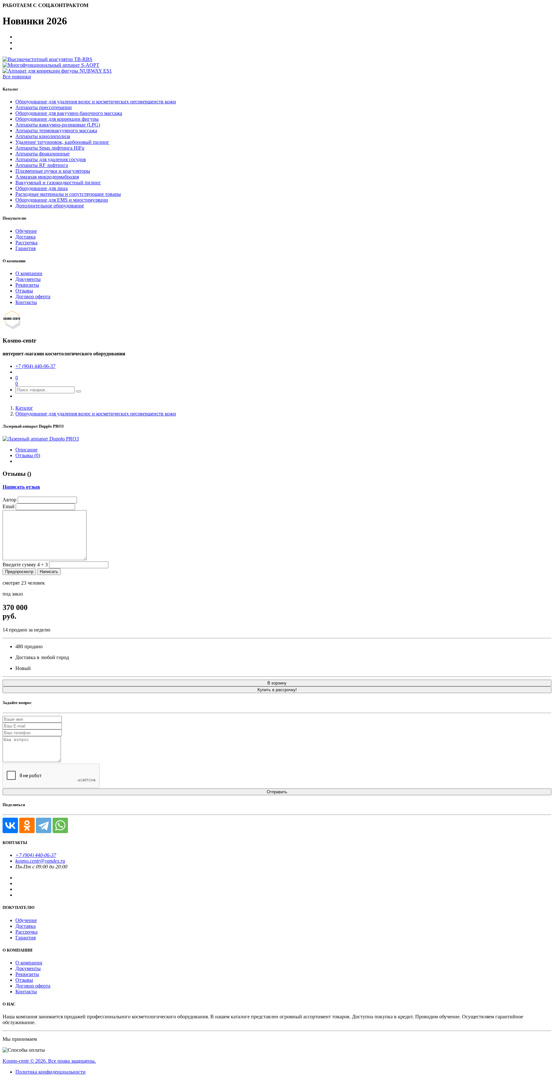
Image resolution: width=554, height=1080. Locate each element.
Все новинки (17, 76)
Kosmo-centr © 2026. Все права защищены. (49, 1061)
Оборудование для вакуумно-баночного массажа (68, 113)
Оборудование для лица (41, 188)
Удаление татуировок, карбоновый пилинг (62, 142)
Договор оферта (32, 296)
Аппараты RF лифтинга (41, 165)
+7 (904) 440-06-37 (35, 366)
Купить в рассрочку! (277, 689)
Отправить (277, 791)
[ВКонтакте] (10, 825)
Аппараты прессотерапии (43, 107)
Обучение (26, 231)
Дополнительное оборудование (49, 205)
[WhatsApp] (60, 825)
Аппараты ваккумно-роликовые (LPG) (57, 124)
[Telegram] (43, 825)
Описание (26, 449)
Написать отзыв (21, 487)
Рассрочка (26, 242)
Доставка (25, 237)
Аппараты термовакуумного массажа (56, 130)
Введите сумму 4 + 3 (25, 564)
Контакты (26, 302)
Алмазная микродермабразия (47, 176)
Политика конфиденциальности (50, 1072)
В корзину (277, 683)
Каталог (24, 408)
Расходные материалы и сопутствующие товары (68, 194)
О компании (28, 273)
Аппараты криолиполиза (42, 136)
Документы (28, 279)
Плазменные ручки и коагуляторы (52, 171)
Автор (9, 499)
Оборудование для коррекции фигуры (57, 119)
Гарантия (25, 248)
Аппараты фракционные (42, 153)
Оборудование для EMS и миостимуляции (61, 200)
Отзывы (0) (27, 455)
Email (8, 506)
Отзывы (24, 290)
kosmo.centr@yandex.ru (40, 861)
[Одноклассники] (27, 825)
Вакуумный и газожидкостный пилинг (58, 182)
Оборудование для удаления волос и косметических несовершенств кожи (95, 101)
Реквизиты (27, 285)
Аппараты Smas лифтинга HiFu (49, 148)
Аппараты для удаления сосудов (50, 159)
